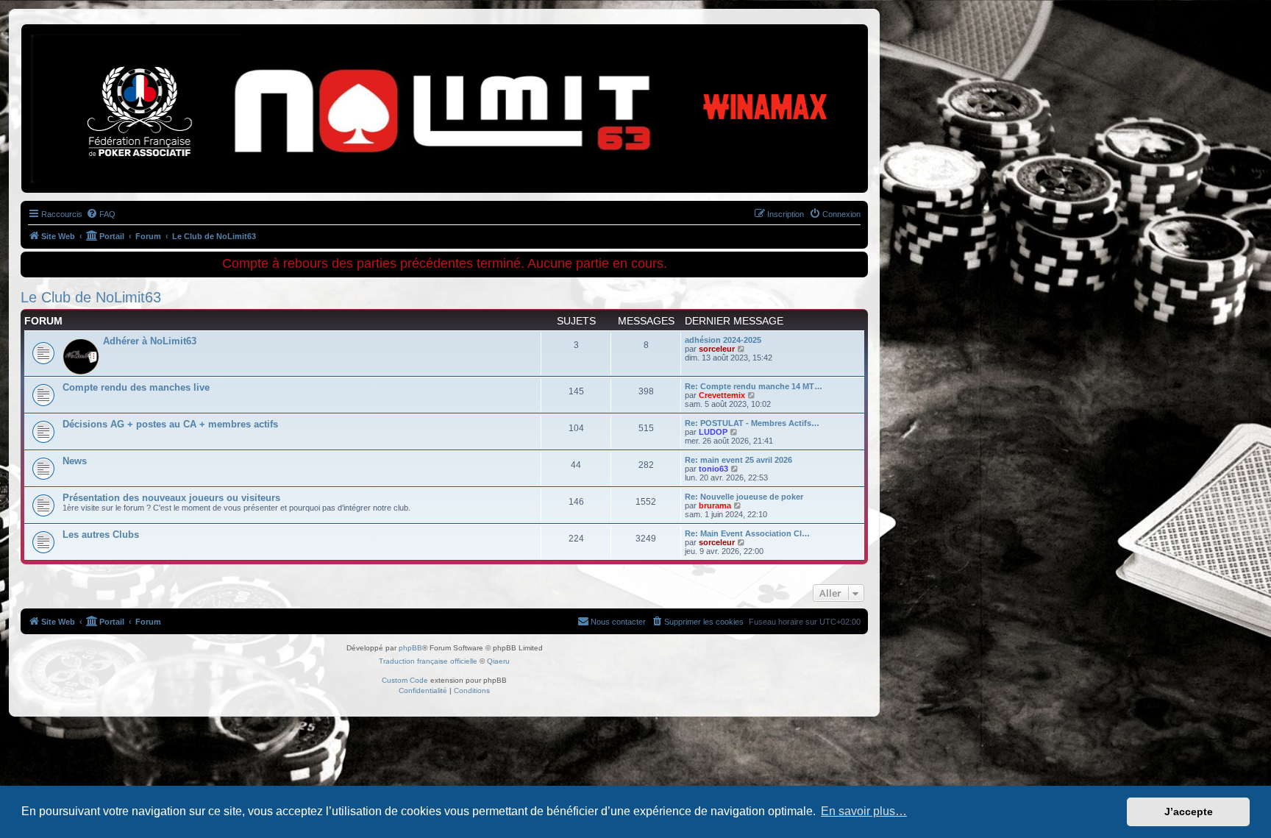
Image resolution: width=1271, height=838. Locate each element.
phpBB (410, 648)
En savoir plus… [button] (864, 811)
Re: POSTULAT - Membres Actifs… (752, 423)
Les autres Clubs (101, 534)
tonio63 (713, 468)
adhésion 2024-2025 (723, 339)
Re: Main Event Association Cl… (747, 533)
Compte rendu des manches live (136, 387)
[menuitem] (100, 214)
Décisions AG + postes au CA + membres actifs (170, 424)
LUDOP (713, 431)
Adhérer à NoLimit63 (149, 341)
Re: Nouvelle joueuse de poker (744, 496)
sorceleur (717, 348)
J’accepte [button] (1188, 811)
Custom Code (405, 680)
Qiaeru (498, 661)
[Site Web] (87, 47)
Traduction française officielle (428, 661)
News (75, 460)
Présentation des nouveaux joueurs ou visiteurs (171, 497)
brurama (715, 505)
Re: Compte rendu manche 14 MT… (753, 386)
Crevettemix (722, 395)
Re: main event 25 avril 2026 (738, 459)
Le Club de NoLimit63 (91, 297)
